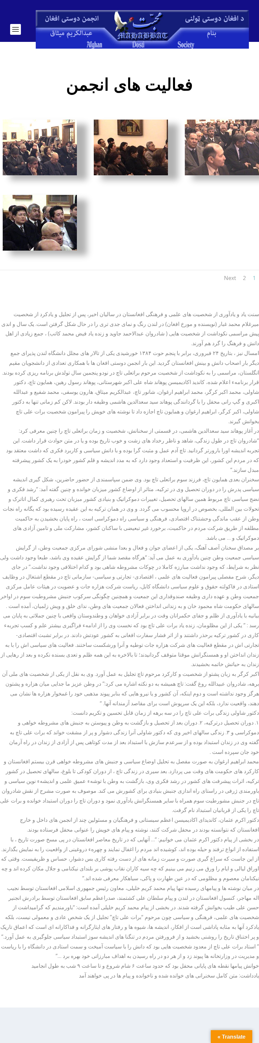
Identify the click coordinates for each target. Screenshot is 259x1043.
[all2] (40, 173)
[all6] (222, 173)
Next (230, 278)
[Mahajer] (40, 248)
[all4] (131, 173)
